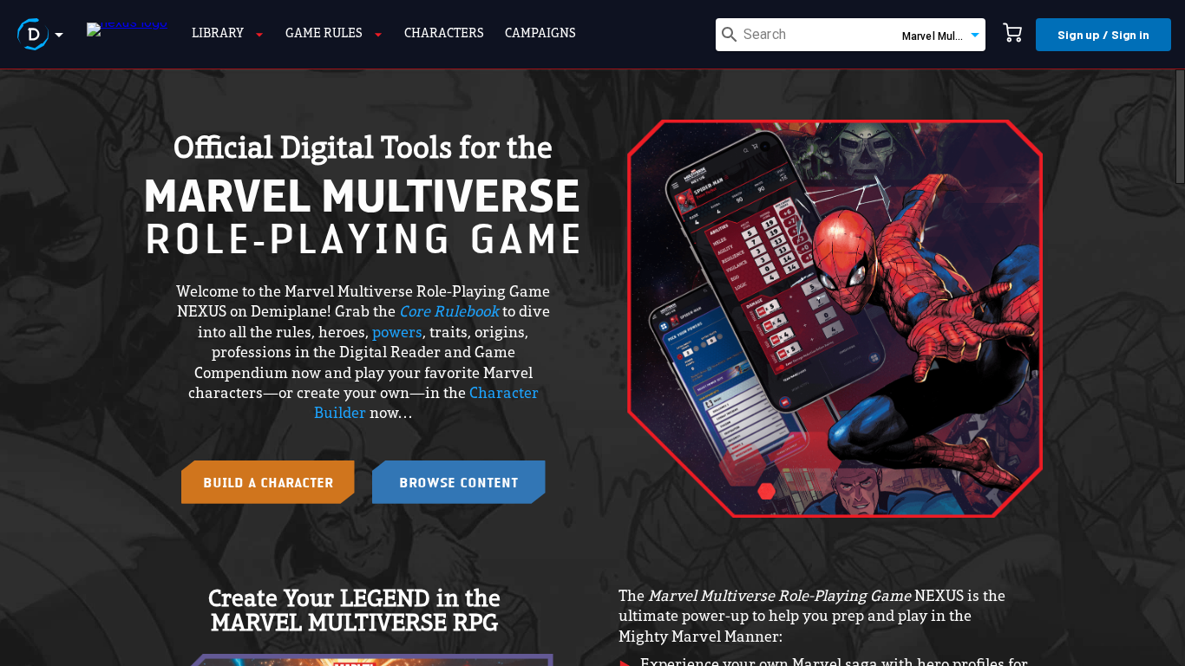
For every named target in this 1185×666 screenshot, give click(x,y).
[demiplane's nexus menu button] (43, 35)
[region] (592, 367)
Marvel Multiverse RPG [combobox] (943, 36)
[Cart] (1012, 34)
